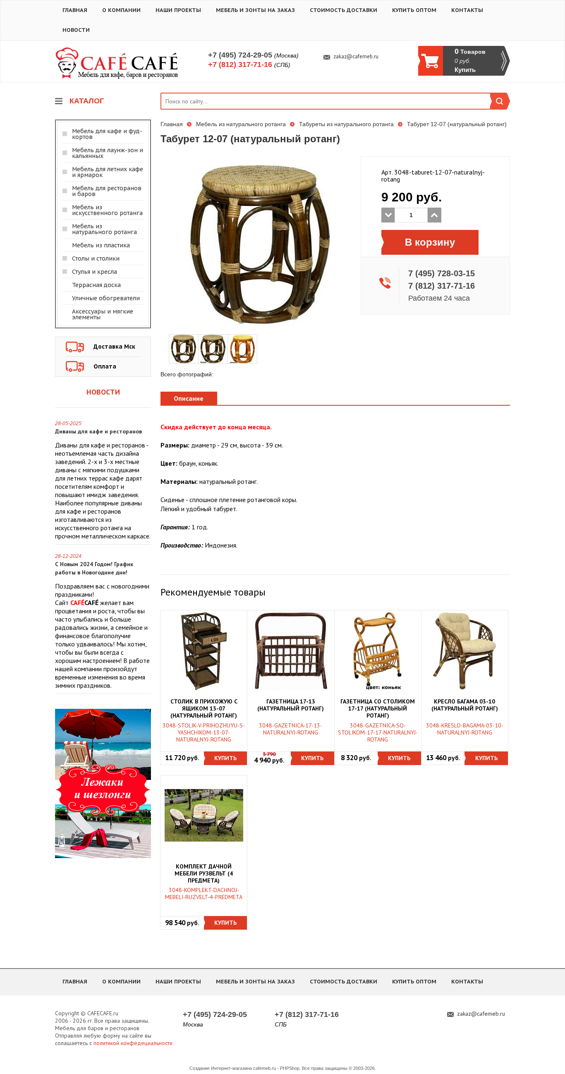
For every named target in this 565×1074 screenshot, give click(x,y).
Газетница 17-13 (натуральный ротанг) (290, 705)
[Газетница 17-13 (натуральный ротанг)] (290, 651)
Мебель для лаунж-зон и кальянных (107, 153)
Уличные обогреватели (106, 298)
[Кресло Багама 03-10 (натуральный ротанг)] (464, 651)
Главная (74, 10)
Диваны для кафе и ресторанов (98, 431)
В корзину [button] (430, 242)
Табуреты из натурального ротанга (346, 124)
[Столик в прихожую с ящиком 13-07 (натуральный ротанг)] (204, 651)
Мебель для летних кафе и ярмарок (107, 172)
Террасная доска (96, 285)
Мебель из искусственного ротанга (107, 210)
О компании (121, 10)
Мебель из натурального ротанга (104, 229)
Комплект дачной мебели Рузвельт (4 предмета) (204, 873)
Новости (76, 29)
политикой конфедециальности (132, 1043)
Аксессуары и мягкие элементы (102, 314)
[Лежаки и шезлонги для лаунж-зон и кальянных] (103, 783)
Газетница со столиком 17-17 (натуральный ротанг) (377, 708)
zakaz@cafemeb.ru (355, 57)
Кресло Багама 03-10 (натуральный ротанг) (464, 705)
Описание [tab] (188, 398)
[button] (225, 758)
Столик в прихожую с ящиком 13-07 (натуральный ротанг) (203, 708)
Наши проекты (178, 10)
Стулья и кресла (94, 271)
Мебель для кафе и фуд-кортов (107, 134)
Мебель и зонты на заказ (255, 10)
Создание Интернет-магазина (220, 1068)
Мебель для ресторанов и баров (106, 191)
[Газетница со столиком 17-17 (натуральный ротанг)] (377, 651)
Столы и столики (96, 258)
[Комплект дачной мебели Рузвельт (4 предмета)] (204, 815)
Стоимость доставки (343, 10)
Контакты (467, 10)
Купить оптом (414, 10)
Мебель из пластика (101, 245)
